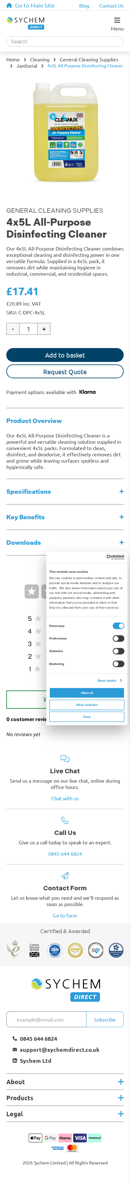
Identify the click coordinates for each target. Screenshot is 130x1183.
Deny (87, 716)
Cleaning (40, 59)
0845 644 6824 (65, 853)
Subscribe (105, 1019)
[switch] (118, 638)
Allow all (87, 692)
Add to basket (65, 355)
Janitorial (26, 65)
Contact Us (111, 5)
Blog (84, 5)
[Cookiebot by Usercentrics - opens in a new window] (107, 557)
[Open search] (65, 42)
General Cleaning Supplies (89, 59)
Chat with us (65, 798)
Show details (107, 680)
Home (13, 59)
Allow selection (87, 704)
